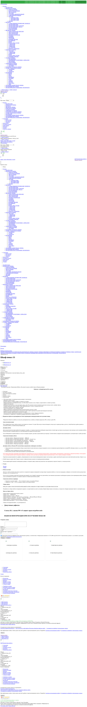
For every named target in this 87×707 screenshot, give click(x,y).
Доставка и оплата (7, 124)
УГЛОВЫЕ (8, 290)
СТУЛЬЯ (7, 324)
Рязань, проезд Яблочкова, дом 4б (8, 140)
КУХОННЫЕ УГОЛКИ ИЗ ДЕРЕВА (14, 67)
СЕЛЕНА (8, 334)
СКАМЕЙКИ (9, 323)
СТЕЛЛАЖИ (8, 292)
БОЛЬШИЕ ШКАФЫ (10, 293)
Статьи (2, 574)
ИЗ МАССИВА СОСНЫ (11, 298)
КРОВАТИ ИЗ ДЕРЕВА (11, 8)
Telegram (52, 1)
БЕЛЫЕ (7, 295)
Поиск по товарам (7, 129)
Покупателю (6, 123)
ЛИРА (7, 338)
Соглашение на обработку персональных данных (57, 628)
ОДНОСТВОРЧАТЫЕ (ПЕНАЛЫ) (13, 285)
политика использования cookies (53, 630)
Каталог (5, 6)
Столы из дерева (6, 584)
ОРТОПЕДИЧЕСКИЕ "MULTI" (13, 281)
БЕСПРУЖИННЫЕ (10, 282)
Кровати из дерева (7, 579)
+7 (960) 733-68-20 (13, 89)
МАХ (48, 1)
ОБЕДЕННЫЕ (9, 315)
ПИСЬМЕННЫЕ (9, 313)
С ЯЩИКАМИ (9, 301)
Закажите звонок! (4, 90)
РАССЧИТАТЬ (4, 385)
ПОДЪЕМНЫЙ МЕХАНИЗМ (12, 86)
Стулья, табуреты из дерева (9, 588)
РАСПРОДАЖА (9, 7)
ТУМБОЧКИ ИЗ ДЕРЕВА (11, 63)
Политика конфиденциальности (7, 628)
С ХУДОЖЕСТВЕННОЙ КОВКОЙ (13, 271)
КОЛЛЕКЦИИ (9, 72)
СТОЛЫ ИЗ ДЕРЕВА (10, 57)
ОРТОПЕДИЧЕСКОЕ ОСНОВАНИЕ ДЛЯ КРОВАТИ (17, 87)
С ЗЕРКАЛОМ (9, 300)
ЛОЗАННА (8, 332)
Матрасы (5, 580)
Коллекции (5, 589)
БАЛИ (7, 333)
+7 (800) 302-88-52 (5, 89)
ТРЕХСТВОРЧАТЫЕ (10, 287)
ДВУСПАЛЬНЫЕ (9, 269)
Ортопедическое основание (9, 593)
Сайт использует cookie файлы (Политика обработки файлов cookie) (30, 628)
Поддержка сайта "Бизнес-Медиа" (8, 624)
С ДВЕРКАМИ (9, 299)
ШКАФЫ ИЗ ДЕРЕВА (10, 30)
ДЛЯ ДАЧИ (8, 270)
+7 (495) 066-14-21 (4, 638)
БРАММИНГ (8, 331)
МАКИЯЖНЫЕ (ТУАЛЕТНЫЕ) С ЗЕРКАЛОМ (16, 314)
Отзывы (5, 127)
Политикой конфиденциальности (14, 536)
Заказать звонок (4, 135)
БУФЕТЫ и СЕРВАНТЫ (11, 297)
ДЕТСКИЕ (8, 274)
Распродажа (5, 578)
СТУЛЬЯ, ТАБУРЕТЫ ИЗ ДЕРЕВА (13, 68)
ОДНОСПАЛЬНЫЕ (10, 267)
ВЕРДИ (7, 328)
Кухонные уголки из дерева (9, 587)
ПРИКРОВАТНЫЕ (10, 318)
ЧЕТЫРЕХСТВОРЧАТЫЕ (11, 289)
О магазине (5, 118)
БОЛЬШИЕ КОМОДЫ (10, 306)
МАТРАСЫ (8, 22)
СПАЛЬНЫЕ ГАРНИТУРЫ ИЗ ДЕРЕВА (15, 85)
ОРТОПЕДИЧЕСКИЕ (10, 278)
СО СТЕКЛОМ (9, 302)
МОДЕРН (8, 336)
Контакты (5, 126)
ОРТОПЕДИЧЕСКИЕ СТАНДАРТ (13, 279)
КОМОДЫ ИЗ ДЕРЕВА (11, 49)
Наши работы (6, 125)
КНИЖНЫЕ (8, 291)
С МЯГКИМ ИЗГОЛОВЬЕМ (12, 273)
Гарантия (8, 122)
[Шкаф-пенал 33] (7, 362)
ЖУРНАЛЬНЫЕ (9, 316)
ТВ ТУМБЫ (8, 320)
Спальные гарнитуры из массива (10, 590)
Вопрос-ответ (9, 119)
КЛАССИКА (8, 337)
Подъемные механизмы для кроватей (11, 591)
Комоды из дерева (7, 582)
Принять (2, 632)
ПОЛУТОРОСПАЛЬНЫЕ (11, 268)
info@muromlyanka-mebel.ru (69, 1)
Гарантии (5, 568)
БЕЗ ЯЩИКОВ (9, 294)
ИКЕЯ (7, 329)
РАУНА (7, 330)
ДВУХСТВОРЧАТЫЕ (10, 286)
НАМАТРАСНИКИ (10, 283)
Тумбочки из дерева (7, 586)
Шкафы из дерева (7, 581)
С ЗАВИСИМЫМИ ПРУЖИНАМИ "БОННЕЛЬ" (16, 277)
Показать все (4, 552)
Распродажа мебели (7, 571)
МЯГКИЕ (8, 275)
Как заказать (8, 121)
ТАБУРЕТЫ (8, 325)
